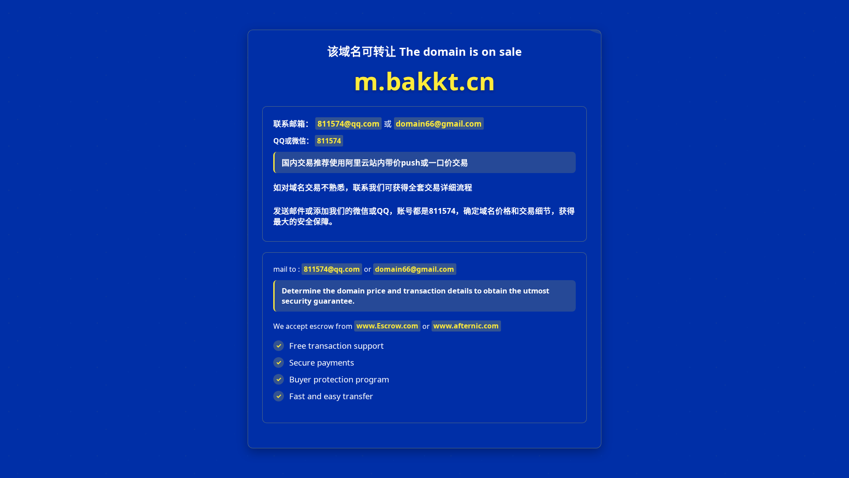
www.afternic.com (466, 326)
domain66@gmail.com (439, 123)
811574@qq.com (348, 123)
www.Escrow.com (387, 326)
